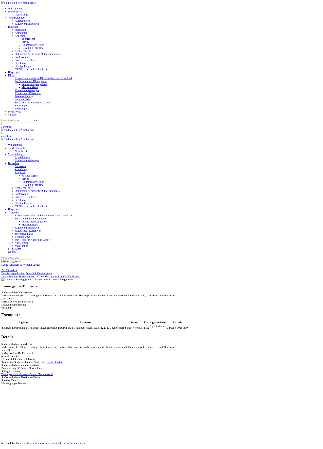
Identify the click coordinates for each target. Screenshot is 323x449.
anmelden (6, 126)
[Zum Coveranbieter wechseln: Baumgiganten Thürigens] (22, 279)
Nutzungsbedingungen (73, 443)
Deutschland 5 (54, 362)
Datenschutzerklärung (48, 443)
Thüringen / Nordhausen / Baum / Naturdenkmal (27, 374)
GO (36, 120)
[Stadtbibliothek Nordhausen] (17, 2)
